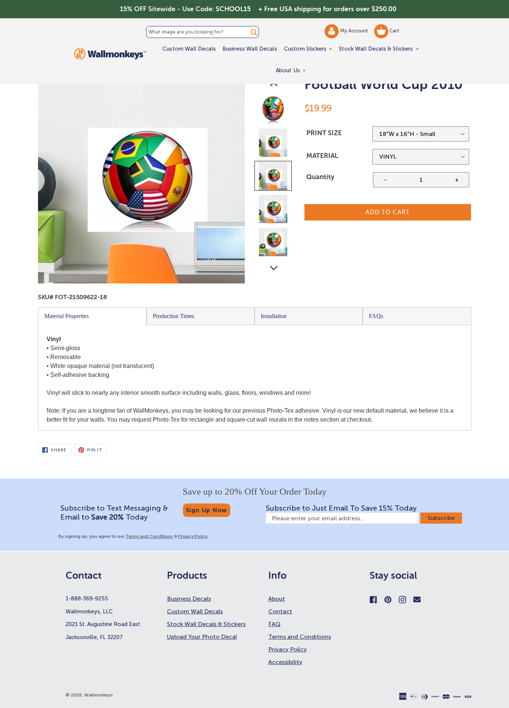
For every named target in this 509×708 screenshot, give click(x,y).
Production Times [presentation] (173, 316)
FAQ (274, 624)
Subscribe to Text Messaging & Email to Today (114, 512)
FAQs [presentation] (376, 316)
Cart (393, 31)
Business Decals (189, 598)
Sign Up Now (206, 510)
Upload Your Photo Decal (202, 636)
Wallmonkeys (98, 695)
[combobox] (202, 32)
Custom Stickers (309, 48)
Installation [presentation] (274, 316)
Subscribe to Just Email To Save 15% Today (341, 508)
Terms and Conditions (149, 536)
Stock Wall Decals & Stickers (380, 48)
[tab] (92, 316)
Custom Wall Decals (189, 48)
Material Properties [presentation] (66, 316)
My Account (354, 31)
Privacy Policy (193, 536)
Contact (280, 611)
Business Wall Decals (249, 48)
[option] (273, 111)
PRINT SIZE (324, 133)
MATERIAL (322, 156)
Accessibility (285, 662)
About (276, 598)
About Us (292, 70)
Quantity (320, 177)
